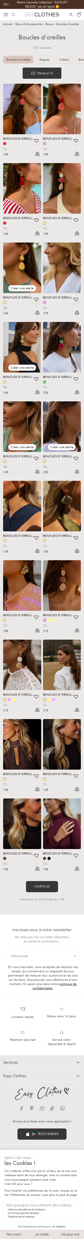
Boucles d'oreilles (18, 59)
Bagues (44, 59)
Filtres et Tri (45, 73)
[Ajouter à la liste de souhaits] (36, 140)
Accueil (8, 24)
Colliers (64, 59)
